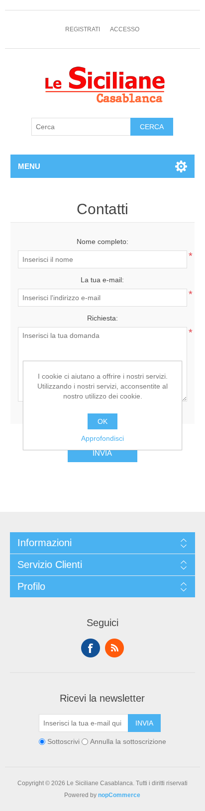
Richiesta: (102, 318)
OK (102, 421)
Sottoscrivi (63, 741)
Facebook (90, 648)
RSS (114, 648)
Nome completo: (102, 241)
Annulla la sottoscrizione (128, 741)
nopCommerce (119, 795)
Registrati (82, 29)
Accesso (124, 29)
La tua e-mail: (102, 280)
